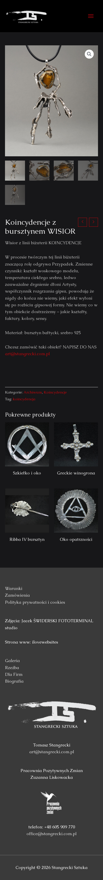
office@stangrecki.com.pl (51, 833)
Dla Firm (13, 674)
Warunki (13, 588)
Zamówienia (17, 595)
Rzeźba (12, 667)
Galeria (12, 660)
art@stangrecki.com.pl (27, 353)
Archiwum (33, 392)
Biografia (14, 681)
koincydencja (24, 399)
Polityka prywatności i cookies (35, 602)
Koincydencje (55, 392)
